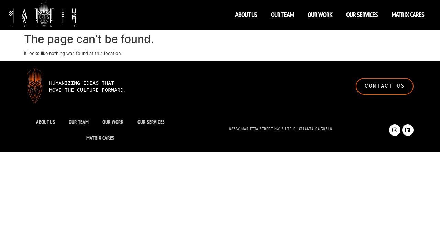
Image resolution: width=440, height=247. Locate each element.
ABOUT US (246, 14)
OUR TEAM (282, 14)
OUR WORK (320, 14)
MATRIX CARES (408, 14)
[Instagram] (394, 130)
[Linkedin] (408, 130)
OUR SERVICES (362, 14)
